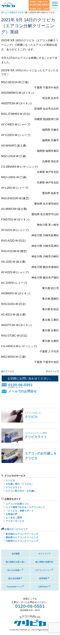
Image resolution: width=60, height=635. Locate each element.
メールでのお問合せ (22, 391)
